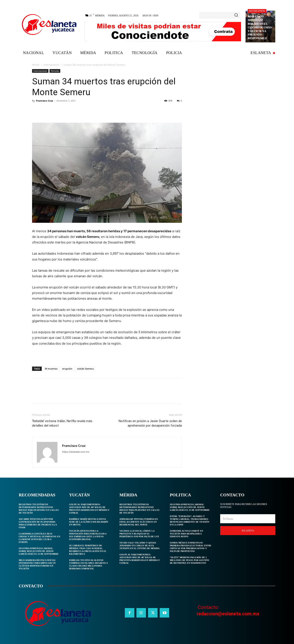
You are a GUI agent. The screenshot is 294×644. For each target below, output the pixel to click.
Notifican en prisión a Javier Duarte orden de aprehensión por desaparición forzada (150, 423)
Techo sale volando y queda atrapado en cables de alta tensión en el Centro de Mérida (139, 546)
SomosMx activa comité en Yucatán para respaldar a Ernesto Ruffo (186, 534)
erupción (67, 368)
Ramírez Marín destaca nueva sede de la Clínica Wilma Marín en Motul (88, 522)
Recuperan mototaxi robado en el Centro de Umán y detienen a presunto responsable (260, 27)
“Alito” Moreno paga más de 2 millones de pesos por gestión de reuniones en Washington (189, 560)
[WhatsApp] (66, 110)
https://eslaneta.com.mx (75, 451)
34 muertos (51, 368)
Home (35, 65)
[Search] (236, 15)
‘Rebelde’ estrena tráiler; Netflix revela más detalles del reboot (62, 423)
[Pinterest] (56, 110)
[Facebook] (36, 110)
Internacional (51, 65)
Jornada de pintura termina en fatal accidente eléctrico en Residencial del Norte (138, 522)
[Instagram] (141, 613)
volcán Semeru (85, 368)
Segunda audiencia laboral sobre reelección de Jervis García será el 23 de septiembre (39, 551)
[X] (46, 110)
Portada (55, 70)
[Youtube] (164, 613)
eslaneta (248, 530)
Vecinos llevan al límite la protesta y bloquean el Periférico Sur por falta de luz (139, 534)
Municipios (257, 10)
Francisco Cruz (44, 100)
